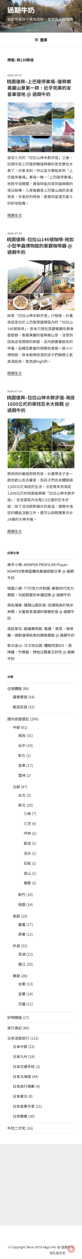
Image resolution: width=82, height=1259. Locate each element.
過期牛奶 (21, 10)
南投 (22, 735)
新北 (22, 805)
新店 (27, 843)
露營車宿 (20, 696)
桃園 (22, 904)
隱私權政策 (57, 1253)
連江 (22, 964)
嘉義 (22, 924)
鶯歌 (27, 883)
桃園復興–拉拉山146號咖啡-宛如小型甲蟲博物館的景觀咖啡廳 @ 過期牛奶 (40, 245)
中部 (16, 727)
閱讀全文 (14, 215)
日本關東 (20, 1116)
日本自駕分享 (24, 1106)
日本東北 (20, 1096)
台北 (22, 795)
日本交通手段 (24, 1066)
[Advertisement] (41, 1185)
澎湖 (22, 954)
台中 (22, 745)
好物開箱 (14, 1017)
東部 (16, 975)
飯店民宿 (20, 706)
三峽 (27, 813)
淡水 (27, 853)
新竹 (22, 894)
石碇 (27, 863)
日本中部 (20, 1046)
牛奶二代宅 (16, 1128)
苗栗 (22, 765)
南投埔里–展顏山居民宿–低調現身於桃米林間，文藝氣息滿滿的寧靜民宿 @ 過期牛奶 (40, 611)
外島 (16, 945)
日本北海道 (22, 1076)
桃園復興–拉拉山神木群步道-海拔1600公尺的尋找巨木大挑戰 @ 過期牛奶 (41, 403)
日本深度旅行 (18, 1038)
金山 (27, 873)
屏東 (22, 934)
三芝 (27, 823)
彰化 (22, 755)
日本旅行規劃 (24, 1086)
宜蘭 (22, 993)
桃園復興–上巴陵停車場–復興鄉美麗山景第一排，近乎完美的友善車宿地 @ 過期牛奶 (39, 87)
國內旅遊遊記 (18, 719)
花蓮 (22, 1003)
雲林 (22, 775)
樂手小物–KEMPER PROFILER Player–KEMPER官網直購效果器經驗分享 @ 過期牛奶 (40, 571)
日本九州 (20, 1056)
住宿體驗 (14, 688)
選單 (43, 39)
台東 (22, 984)
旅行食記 (14, 1028)
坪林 (27, 833)
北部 (16, 786)
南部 (16, 916)
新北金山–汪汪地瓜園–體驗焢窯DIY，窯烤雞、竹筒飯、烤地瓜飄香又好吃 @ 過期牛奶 (40, 652)
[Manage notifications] (71, 1249)
